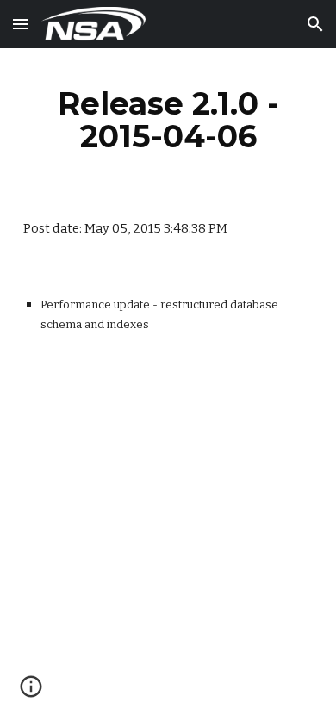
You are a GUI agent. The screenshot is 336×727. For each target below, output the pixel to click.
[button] (20, 23)
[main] (168, 120)
